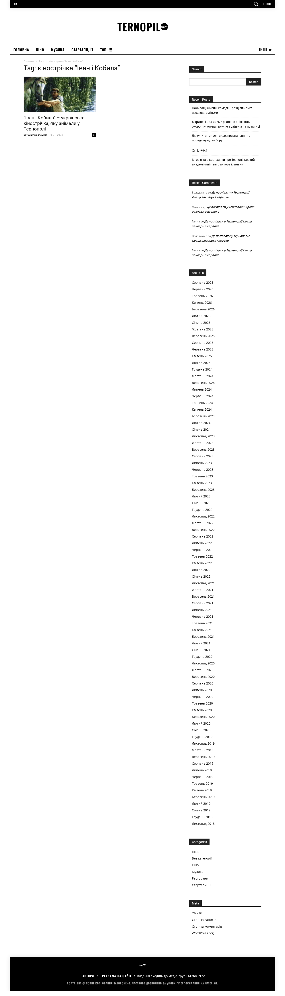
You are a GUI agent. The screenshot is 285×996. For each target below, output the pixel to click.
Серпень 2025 (202, 342)
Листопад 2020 (203, 663)
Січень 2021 (201, 650)
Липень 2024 (202, 389)
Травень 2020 (202, 703)
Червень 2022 (202, 550)
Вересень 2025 (203, 336)
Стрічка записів (204, 920)
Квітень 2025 (202, 356)
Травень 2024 (202, 403)
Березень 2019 (203, 797)
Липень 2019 (202, 770)
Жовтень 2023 (202, 443)
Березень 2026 (203, 309)
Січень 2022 (201, 576)
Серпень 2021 (202, 603)
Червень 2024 (202, 396)
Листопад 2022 (203, 516)
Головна (29, 61)
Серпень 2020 (202, 683)
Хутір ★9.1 (200, 150)
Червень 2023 (202, 469)
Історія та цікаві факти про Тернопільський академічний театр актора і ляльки (223, 162)
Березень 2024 (203, 416)
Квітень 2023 (202, 483)
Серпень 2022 (202, 536)
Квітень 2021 (202, 630)
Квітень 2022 (202, 563)
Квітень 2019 (202, 790)
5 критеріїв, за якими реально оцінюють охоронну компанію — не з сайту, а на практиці (226, 124)
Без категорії (202, 858)
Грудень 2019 (202, 737)
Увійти (197, 913)
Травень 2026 (202, 296)
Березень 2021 (203, 636)
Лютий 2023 (201, 496)
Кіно (195, 865)
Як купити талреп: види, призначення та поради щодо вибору (221, 138)
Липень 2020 (202, 690)
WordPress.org (203, 933)
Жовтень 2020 (202, 670)
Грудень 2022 (202, 509)
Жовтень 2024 (202, 376)
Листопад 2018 (203, 823)
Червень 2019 (202, 777)
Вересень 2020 (203, 676)
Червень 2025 (202, 349)
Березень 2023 (203, 489)
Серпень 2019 (202, 763)
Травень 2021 (202, 623)
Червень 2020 (202, 697)
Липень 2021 (202, 610)
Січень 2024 (201, 429)
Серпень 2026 (202, 282)
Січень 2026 (201, 322)
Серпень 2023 (202, 456)
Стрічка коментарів (207, 926)
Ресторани (200, 878)
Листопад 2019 (203, 743)
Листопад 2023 (203, 436)
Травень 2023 (202, 476)
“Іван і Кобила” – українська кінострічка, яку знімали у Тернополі (54, 123)
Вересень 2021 (203, 596)
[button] (256, 4)
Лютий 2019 (201, 803)
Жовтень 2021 (202, 590)
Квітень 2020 (202, 710)
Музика (197, 872)
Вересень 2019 (203, 757)
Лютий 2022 (201, 570)
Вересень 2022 (203, 530)
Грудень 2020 (202, 656)
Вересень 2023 (203, 449)
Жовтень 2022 (202, 523)
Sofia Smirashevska (35, 134)
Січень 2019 (201, 810)
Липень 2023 (202, 463)
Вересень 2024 (203, 383)
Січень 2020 (201, 730)
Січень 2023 (201, 503)
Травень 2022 (202, 556)
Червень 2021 (202, 616)
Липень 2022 (202, 543)
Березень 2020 (203, 717)
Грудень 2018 (202, 817)
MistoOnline (196, 976)
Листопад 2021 (203, 583)
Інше (195, 851)
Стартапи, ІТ (201, 885)
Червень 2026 (202, 289)
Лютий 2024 (201, 423)
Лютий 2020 (201, 723)
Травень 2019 (202, 783)
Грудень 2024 (202, 369)
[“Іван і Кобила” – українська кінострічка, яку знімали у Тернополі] (60, 94)
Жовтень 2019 (202, 750)
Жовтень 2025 (202, 329)
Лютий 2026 (201, 316)
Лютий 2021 (201, 643)
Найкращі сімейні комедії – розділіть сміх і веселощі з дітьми (222, 110)
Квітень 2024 (202, 409)
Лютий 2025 (201, 363)
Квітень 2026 (202, 302)
